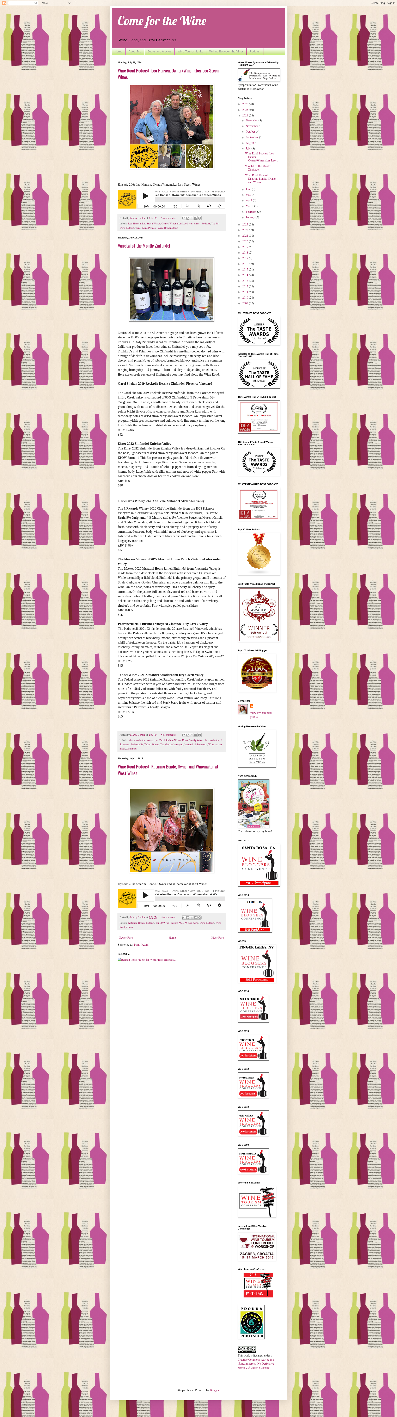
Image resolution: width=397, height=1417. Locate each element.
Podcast (255, 51)
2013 (245, 281)
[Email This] (184, 218)
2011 (245, 292)
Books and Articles (159, 51)
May (249, 195)
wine (138, 228)
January (251, 217)
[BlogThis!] (188, 218)
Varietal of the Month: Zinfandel (144, 245)
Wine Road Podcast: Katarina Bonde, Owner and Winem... (260, 178)
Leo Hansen (134, 223)
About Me (135, 51)
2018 (245, 252)
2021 (245, 235)
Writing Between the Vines (226, 51)
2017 (245, 258)
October (251, 131)
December (252, 120)
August (250, 143)
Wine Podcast (149, 228)
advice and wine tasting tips (143, 740)
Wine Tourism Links (190, 51)
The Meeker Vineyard (171, 744)
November (252, 126)
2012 (245, 286)
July (248, 148)
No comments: (169, 218)
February (251, 211)
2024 (245, 115)
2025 (245, 110)
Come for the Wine (162, 20)
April (249, 200)
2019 (245, 247)
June (249, 189)
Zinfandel (131, 748)
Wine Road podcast (168, 228)
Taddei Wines (151, 744)
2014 (245, 275)
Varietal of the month (195, 744)
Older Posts (217, 937)
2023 (245, 224)
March (250, 206)
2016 (245, 264)
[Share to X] (192, 218)
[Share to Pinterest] (199, 218)
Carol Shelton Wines (170, 740)
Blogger (214, 1390)
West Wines (185, 923)
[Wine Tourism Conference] (258, 1296)
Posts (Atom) (141, 944)
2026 (245, 104)
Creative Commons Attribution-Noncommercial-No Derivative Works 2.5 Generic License (256, 1364)
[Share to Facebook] (196, 218)
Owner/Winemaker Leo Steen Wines (181, 223)
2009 (245, 303)
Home (118, 51)
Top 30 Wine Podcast (166, 923)
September (252, 137)
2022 (245, 230)
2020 (245, 241)
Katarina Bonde (136, 923)
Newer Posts (126, 937)
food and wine (212, 740)
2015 (245, 269)
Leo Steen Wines (151, 223)
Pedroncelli (137, 744)
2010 (245, 297)
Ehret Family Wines (193, 740)
